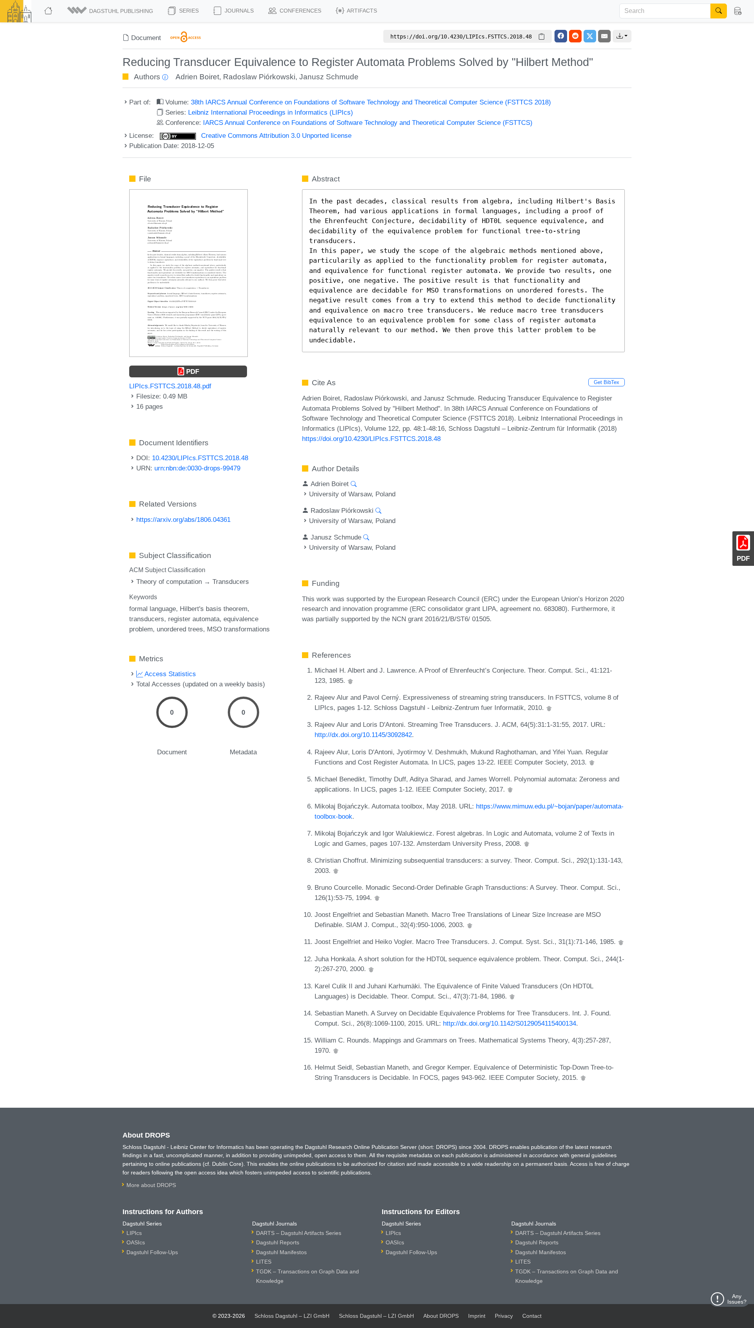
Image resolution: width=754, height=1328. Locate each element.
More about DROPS (151, 1185)
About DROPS (441, 1316)
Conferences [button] (299, 10)
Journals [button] (238, 10)
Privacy (504, 1316)
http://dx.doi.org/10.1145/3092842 (363, 735)
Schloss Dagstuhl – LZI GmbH (291, 1316)
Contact (532, 1316)
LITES (263, 1261)
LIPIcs (134, 1233)
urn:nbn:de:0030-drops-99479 (197, 468)
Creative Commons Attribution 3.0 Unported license (275, 135)
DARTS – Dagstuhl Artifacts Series (298, 1233)
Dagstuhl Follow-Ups (152, 1252)
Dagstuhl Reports (277, 1242)
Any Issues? (737, 1299)
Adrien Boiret (197, 77)
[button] (110, 11)
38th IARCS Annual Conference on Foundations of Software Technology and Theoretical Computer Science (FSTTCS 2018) (371, 102)
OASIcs (135, 1242)
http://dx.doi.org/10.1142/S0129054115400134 (509, 1023)
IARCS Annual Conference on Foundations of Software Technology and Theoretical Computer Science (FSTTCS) (368, 122)
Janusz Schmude (329, 77)
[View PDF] (188, 272)
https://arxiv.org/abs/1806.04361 (183, 519)
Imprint (476, 1316)
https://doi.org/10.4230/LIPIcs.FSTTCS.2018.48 (371, 439)
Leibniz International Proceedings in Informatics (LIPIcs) (270, 112)
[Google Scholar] (350, 680)
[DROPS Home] (49, 11)
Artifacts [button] (361, 10)
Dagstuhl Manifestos (281, 1252)
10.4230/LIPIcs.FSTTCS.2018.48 (200, 458)
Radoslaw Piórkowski (259, 77)
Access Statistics (169, 674)
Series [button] (188, 10)
